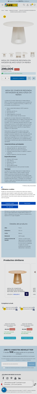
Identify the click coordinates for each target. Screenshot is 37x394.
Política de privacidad (29, 185)
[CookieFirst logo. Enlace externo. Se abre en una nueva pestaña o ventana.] (2, 187)
